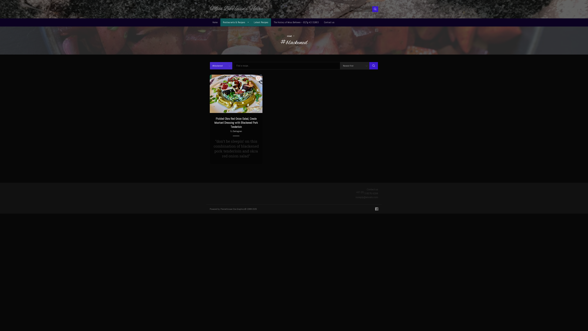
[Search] (375, 9)
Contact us (329, 22)
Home (215, 22)
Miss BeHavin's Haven (236, 9)
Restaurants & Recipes (234, 22)
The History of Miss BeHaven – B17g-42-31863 (296, 22)
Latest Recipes (261, 22)
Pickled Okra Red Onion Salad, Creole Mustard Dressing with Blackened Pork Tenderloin (236, 123)
